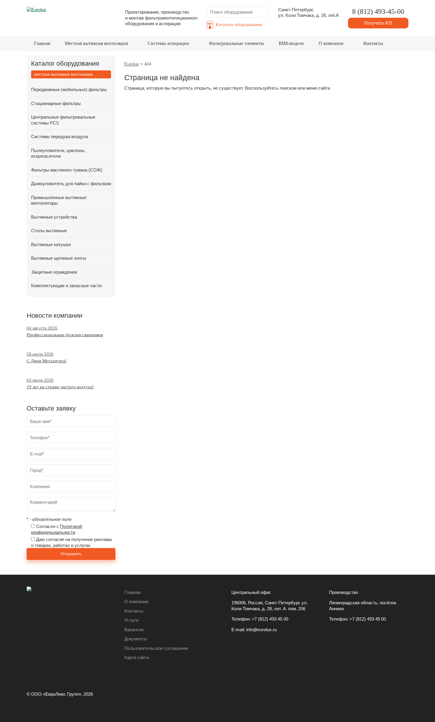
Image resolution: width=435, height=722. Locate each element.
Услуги (131, 620)
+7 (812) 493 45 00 (270, 618)
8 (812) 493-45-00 (378, 11)
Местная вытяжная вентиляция (96, 43)
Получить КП (378, 22)
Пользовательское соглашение (156, 648)
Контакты (373, 43)
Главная (42, 43)
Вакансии (134, 629)
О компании (331, 43)
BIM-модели (291, 43)
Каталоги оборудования (239, 24)
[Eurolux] (71, 16)
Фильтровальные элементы (236, 43)
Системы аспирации (168, 43)
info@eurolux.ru (261, 629)
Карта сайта (136, 657)
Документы (135, 638)
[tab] (71, 74)
